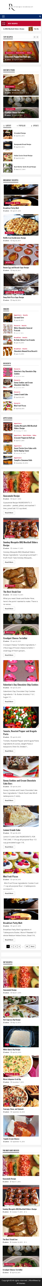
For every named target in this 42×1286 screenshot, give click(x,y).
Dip (7, 490)
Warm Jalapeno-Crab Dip (12, 1079)
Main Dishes (10, 86)
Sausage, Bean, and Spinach (13, 1109)
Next (32, 946)
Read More (10, 513)
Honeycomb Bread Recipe (7, 145)
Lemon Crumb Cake (7, 394)
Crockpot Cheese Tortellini (14, 112)
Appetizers (9, 50)
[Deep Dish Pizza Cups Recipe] (21, 284)
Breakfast (9, 203)
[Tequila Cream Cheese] (21, 1126)
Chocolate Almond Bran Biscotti (7, 351)
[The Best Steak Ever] (21, 1226)
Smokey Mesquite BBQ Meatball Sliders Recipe (7, 426)
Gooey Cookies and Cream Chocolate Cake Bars (7, 383)
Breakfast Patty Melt (11, 208)
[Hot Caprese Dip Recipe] (21, 1007)
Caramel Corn (7, 317)
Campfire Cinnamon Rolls (7, 460)
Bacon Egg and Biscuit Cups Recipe (16, 267)
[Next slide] (37, 37)
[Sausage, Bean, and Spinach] (21, 1096)
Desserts (17, 325)
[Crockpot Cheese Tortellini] (21, 1256)
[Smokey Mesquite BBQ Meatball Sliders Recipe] (21, 1195)
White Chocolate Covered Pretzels (7, 328)
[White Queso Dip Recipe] (21, 1036)
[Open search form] (40, 16)
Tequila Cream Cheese (11, 1139)
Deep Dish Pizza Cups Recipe (13, 297)
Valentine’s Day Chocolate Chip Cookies (7, 372)
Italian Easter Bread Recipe (7, 156)
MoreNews (33, 1280)
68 (27, 946)
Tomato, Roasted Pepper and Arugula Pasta (21, 717)
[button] (3, 16)
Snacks (25, 315)
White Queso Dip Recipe (11, 1049)
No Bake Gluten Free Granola (7, 340)
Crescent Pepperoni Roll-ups (7, 437)
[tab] (7, 126)
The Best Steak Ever (28, 29)
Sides (17, 203)
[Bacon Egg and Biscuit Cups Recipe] (21, 254)
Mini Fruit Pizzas (7, 405)
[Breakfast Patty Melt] (21, 195)
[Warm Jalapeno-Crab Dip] (21, 1066)
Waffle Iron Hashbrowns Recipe (14, 238)
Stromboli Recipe (7, 134)
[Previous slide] (34, 37)
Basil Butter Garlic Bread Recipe (7, 168)
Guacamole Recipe (21, 482)
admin (8, 60)
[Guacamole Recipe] (21, 977)
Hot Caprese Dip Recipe (11, 1019)
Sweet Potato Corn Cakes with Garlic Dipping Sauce (18, 55)
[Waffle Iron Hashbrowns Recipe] (21, 225)
